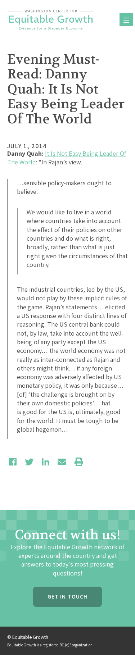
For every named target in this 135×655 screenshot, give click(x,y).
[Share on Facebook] (13, 462)
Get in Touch (67, 596)
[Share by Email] (62, 462)
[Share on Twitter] (29, 462)
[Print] (79, 462)
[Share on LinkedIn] (45, 462)
